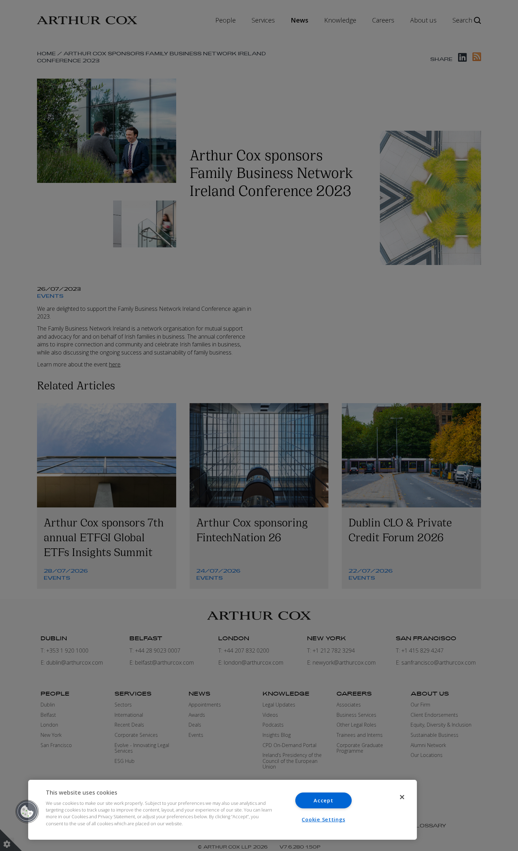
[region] (222, 810)
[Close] (402, 797)
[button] (27, 811)
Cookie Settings (323, 819)
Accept (323, 800)
